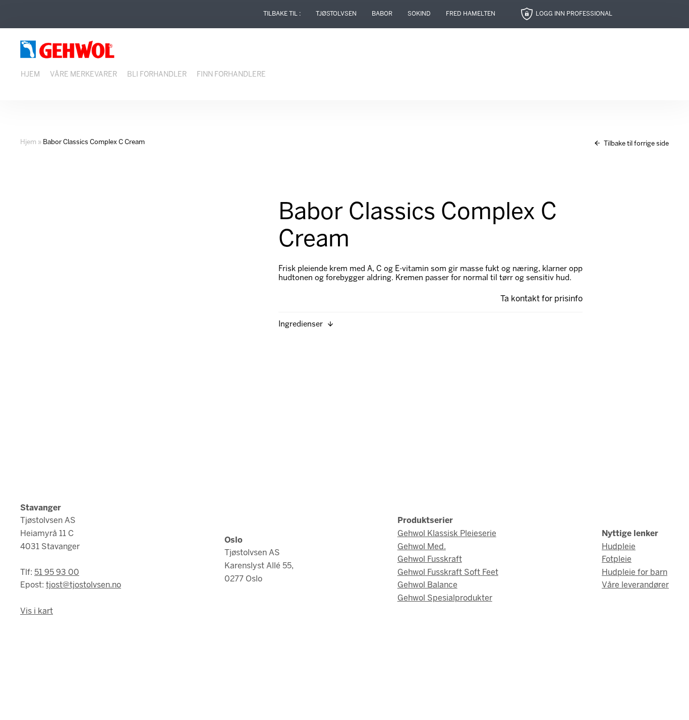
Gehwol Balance (427, 585)
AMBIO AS (434, 705)
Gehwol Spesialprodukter (444, 598)
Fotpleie (616, 559)
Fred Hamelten (470, 14)
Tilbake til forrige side (635, 144)
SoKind (419, 14)
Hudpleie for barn (634, 572)
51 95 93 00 (56, 572)
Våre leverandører (635, 585)
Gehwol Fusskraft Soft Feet (447, 572)
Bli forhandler (157, 75)
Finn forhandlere (231, 75)
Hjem (30, 75)
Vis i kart (36, 611)
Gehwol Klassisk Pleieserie (446, 534)
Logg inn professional (574, 14)
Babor (382, 14)
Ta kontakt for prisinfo (541, 299)
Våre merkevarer (83, 75)
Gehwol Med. (421, 547)
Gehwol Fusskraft (429, 559)
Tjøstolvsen (336, 14)
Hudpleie (619, 547)
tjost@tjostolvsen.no (83, 585)
